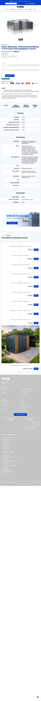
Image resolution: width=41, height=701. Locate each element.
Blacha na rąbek (23, 294)
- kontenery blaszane (6, 360)
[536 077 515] (19, 1)
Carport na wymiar (6, 367)
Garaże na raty (4, 306)
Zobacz (9, 264)
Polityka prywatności (24, 302)
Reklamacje (22, 306)
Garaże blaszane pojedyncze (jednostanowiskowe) (26, 287)
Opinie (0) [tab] (35, 102)
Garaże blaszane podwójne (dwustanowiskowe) (26, 290)
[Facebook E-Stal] (33, 3)
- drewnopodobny (5, 342)
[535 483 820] (25, 1)
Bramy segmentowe (24, 292)
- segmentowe (5, 365)
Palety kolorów (5, 300)
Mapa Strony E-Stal (36, 380)
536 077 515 (22, 1)
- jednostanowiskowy (6, 337)
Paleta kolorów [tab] (26, 102)
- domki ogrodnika (5, 370)
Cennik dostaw (23, 308)
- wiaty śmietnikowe (6, 356)
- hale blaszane (5, 351)
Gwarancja (3, 62)
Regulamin (22, 300)
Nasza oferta (19, 9)
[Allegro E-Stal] (27, 3)
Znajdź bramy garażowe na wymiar (9, 363)
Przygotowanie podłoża (6, 304)
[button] (21, 25)
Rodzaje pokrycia (5, 302)
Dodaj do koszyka (10, 71)
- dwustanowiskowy (6, 339)
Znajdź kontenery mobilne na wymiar (9, 358)
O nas (26, 9)
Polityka (22, 298)
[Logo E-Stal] (20, 7)
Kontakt (30, 9)
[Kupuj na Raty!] (6, 75)
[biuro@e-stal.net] (11, 1)
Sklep (6, 9)
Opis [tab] (6, 101)
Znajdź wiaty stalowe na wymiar (8, 354)
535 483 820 (28, 1)
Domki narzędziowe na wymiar (8, 368)
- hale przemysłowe (6, 353)
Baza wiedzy (4, 298)
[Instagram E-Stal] (10, 317)
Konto (34, 9)
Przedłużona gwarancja (25, 304)
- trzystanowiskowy (6, 341)
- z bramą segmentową (6, 344)
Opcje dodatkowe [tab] (16, 102)
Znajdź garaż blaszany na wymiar (8, 335)
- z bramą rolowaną (6, 346)
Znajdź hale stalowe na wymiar (8, 349)
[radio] (4, 57)
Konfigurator (13, 9)
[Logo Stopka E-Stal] (6, 277)
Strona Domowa (5, 284)
